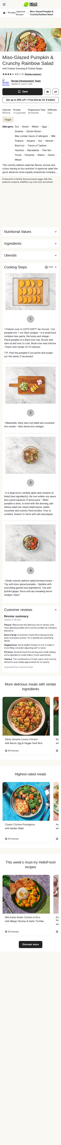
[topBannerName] (30, 22)
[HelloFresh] (30, 4)
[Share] (55, 92)
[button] (30, 243)
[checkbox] (3, 74)
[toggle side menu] (4, 4)
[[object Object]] (47, 92)
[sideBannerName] (30, 205)
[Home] (4, 13)
